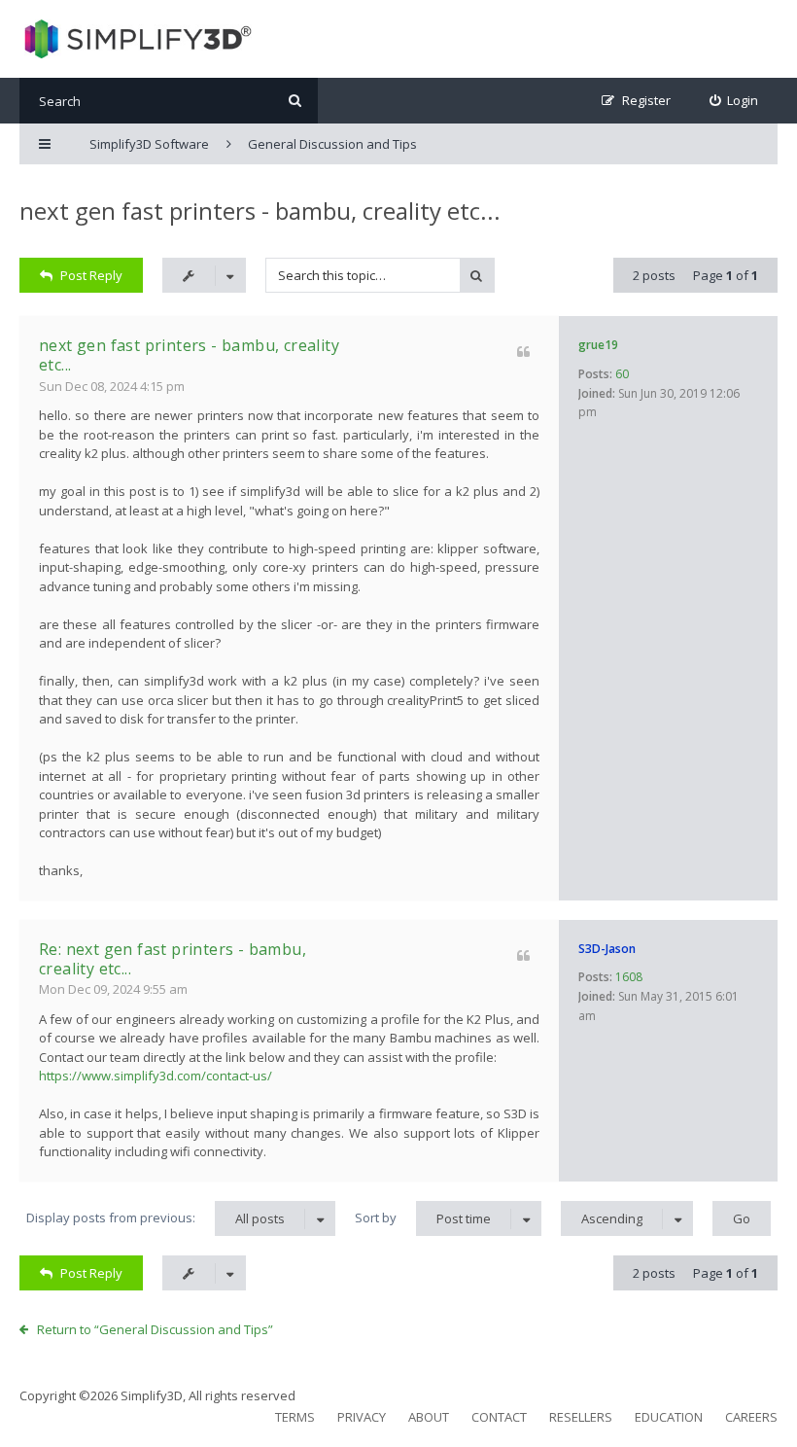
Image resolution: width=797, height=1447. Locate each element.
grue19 (598, 344)
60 (622, 374)
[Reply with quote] (523, 351)
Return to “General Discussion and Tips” (155, 1329)
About (428, 1417)
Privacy (361, 1417)
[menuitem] (734, 101)
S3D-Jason (607, 948)
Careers (751, 1417)
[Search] (295, 101)
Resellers (580, 1417)
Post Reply (91, 275)
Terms (295, 1417)
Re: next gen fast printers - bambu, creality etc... (172, 958)
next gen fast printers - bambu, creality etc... (260, 210)
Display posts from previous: (155, 1218)
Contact (499, 1417)
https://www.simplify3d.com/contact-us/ (155, 1075)
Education (669, 1417)
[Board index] (135, 38)
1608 (628, 977)
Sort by (423, 1218)
